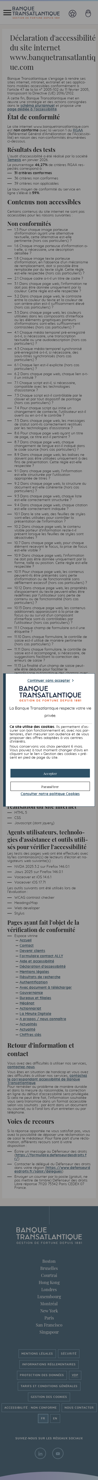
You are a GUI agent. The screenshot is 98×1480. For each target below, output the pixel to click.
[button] (50, 773)
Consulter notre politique (50, 794)
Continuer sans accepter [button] (48, 681)
